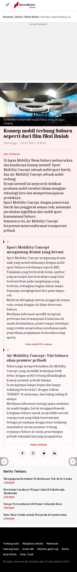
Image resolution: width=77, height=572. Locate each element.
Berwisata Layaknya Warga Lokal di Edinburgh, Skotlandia (34, 491)
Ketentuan (52, 543)
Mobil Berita (31, 16)
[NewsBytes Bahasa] (24, 5)
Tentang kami (11, 543)
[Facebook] (22, 453)
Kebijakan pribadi (33, 543)
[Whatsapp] (33, 453)
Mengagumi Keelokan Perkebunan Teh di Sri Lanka (38, 479)
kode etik (28, 548)
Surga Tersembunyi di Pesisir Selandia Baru (33, 504)
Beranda (8, 16)
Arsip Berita (9, 554)
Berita (18, 16)
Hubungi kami (11, 548)
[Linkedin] (54, 453)
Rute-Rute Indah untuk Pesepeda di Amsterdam (35, 515)
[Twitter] (43, 453)
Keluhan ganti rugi (47, 548)
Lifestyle (9, 482)
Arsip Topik (26, 554)
